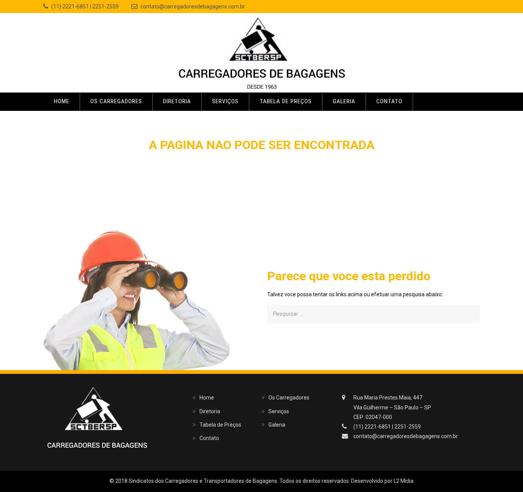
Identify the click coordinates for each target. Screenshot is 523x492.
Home (61, 101)
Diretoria (177, 101)
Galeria (344, 101)
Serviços (225, 101)
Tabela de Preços (286, 101)
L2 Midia (403, 481)
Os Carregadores (116, 101)
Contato (389, 101)
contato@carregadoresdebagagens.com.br (193, 6)
